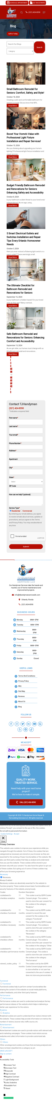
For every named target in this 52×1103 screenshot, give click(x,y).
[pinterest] (25, 729)
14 (11, 380)
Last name (13, 426)
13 (11, 377)
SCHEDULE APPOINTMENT (18, 3)
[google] (40, 724)
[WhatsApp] (4, 1098)
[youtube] (34, 724)
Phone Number (15, 443)
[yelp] (20, 729)
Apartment (13, 459)
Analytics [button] (3, 1010)
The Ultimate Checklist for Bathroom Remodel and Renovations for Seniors (20, 289)
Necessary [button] (4, 874)
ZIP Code (12, 486)
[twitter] (22, 724)
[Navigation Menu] (44, 12)
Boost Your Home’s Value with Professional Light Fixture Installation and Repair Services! (24, 137)
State (11, 477)
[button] (1, 1057)
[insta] (17, 724)
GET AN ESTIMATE (39, 3)
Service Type (20, 509)
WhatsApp (9, 1098)
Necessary (7, 877)
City (11, 468)
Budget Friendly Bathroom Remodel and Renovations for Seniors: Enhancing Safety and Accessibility (26, 189)
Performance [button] (5, 995)
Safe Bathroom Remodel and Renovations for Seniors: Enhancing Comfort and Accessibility (25, 337)
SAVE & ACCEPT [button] (6, 1051)
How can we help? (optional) (19, 494)
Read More (12, 106)
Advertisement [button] (5, 1025)
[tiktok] (31, 729)
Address (12, 451)
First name (13, 418)
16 (11, 386)
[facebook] (11, 724)
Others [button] (2, 1039)
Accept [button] (16, 834)
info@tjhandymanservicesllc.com (27, 595)
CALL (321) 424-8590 (28, 802)
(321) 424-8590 (34, 12)
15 (11, 383)
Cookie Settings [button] (7, 834)
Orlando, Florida (27, 600)
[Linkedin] (28, 724)
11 (11, 372)
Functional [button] (4, 981)
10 (11, 369)
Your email (13, 435)
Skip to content (5, 1054)
